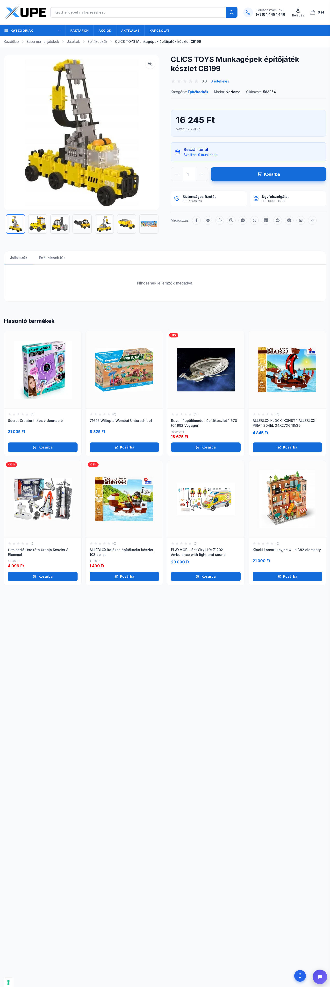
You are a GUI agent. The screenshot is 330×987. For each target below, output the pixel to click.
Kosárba (45, 447)
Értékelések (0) (52, 258)
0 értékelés (220, 81)
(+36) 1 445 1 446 (270, 14)
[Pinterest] (277, 220)
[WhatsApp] (219, 220)
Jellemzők (18, 257)
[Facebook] (196, 220)
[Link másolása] (312, 220)
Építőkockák (97, 41)
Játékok (73, 41)
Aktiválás (130, 30)
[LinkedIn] (266, 220)
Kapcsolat (160, 30)
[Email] (300, 220)
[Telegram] (242, 220)
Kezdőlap (11, 41)
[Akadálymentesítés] (300, 976)
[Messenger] (208, 220)
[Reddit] (289, 220)
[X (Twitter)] (254, 220)
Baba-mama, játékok (43, 41)
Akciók (105, 30)
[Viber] (231, 220)
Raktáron (79, 30)
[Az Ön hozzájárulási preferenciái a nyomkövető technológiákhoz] (8, 982)
